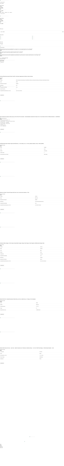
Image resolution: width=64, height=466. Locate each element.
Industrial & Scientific (2, 300)
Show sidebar (2, 60)
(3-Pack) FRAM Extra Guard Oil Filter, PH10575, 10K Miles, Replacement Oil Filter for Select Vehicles (16, 76)
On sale (2, 43)
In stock (2, 44)
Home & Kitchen (2, 244)
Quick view (1, 97)
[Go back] (1, 25)
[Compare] (1, 75)
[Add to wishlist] (1, 93)
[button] (2, 95)
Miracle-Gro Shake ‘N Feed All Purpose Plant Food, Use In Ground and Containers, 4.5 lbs (14, 192)
